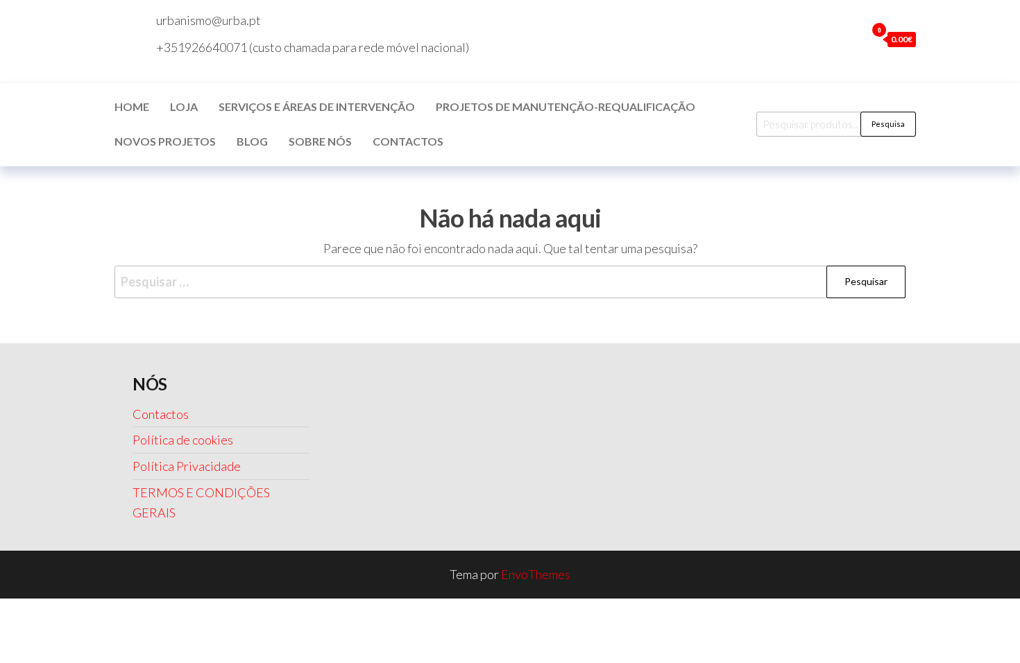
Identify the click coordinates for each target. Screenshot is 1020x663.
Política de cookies (183, 439)
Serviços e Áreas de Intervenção (317, 106)
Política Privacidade (187, 466)
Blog (252, 141)
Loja (184, 106)
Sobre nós (320, 141)
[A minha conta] (852, 39)
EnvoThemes (535, 574)
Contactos (408, 141)
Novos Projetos (165, 141)
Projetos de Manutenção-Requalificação (565, 106)
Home (131, 106)
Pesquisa (888, 123)
